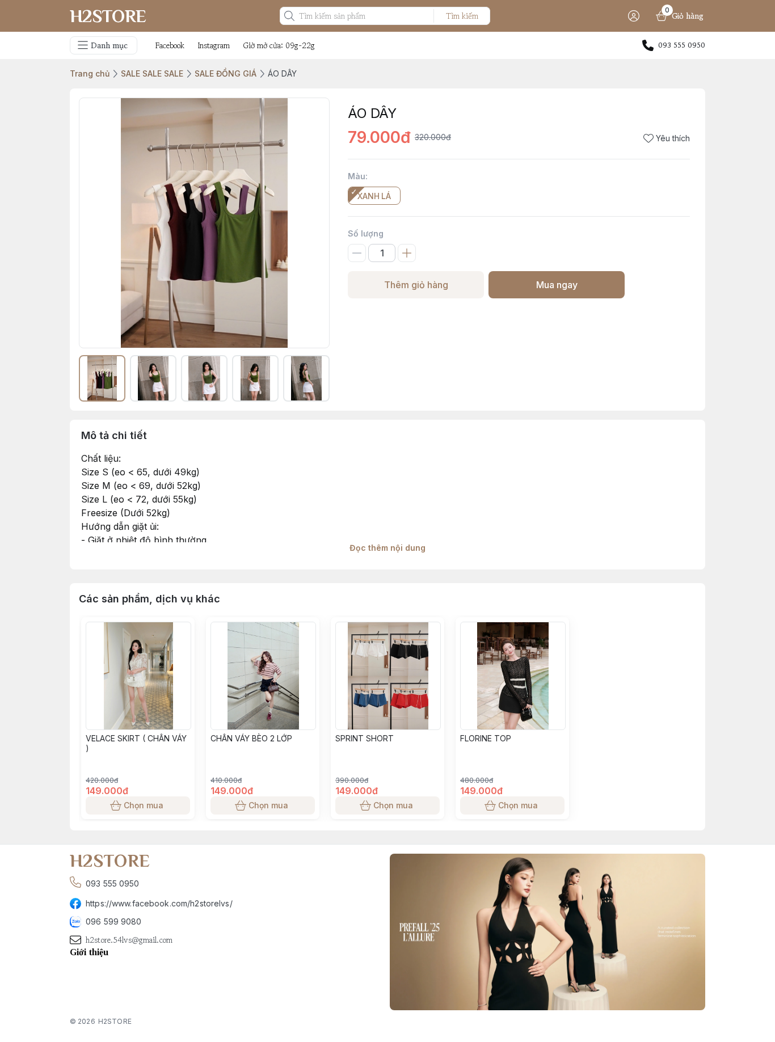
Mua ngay (557, 284)
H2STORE (115, 1021)
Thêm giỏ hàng (416, 284)
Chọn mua (143, 805)
